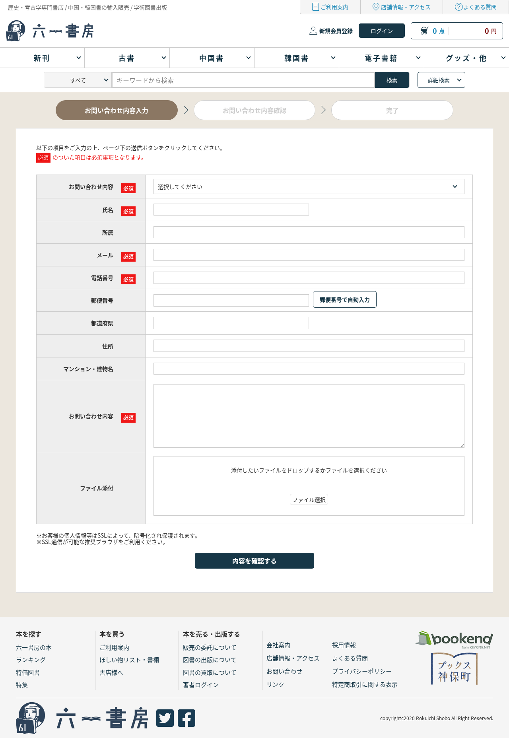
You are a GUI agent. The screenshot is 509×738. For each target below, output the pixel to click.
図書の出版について (210, 659)
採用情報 (344, 645)
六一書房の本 (34, 647)
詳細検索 (438, 80)
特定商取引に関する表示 (365, 684)
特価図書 (28, 672)
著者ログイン (201, 684)
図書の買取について (210, 672)
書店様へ (111, 672)
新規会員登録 (336, 31)
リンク (275, 684)
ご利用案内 (334, 7)
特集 (22, 684)
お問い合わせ (284, 671)
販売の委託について (210, 647)
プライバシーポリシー (362, 671)
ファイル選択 (309, 499)
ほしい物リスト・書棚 (129, 659)
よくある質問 (480, 7)
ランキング (31, 659)
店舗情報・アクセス (406, 7)
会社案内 (278, 645)
